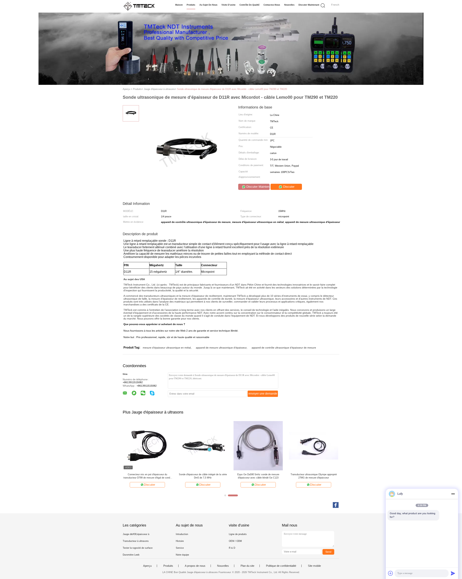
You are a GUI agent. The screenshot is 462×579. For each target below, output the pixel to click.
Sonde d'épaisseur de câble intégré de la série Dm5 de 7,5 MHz (203, 476)
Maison (179, 5)
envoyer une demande (263, 393)
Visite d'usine (228, 5)
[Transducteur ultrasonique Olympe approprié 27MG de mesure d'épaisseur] (313, 445)
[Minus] (453, 494)
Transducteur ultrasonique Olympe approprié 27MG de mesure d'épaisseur (314, 476)
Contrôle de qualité (249, 5)
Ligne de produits (238, 534)
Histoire (180, 541)
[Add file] (390, 573)
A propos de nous (195, 566)
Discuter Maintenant (308, 5)
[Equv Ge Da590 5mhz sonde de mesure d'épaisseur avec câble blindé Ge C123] (258, 445)
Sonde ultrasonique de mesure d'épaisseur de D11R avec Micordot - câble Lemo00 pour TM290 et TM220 (232, 89)
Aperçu (147, 566)
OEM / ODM (235, 541)
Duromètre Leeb (131, 554)
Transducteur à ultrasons (136, 541)
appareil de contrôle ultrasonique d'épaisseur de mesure (284, 347)
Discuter (288, 186)
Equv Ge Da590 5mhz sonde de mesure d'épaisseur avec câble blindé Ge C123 (258, 476)
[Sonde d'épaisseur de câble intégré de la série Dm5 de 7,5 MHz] (202, 445)
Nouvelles (289, 5)
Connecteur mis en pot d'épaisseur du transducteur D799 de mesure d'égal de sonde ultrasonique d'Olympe (147, 476)
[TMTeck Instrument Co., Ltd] (140, 6)
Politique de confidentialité (281, 566)
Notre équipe (182, 554)
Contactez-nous (271, 5)
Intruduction (182, 534)
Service (180, 548)
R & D (232, 548)
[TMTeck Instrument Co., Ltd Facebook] (336, 505)
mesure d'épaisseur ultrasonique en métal (167, 347)
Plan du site (247, 566)
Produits (191, 5)
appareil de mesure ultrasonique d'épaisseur (221, 347)
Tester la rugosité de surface (137, 548)
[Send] (453, 573)
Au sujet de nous (208, 5)
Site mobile (314, 566)
